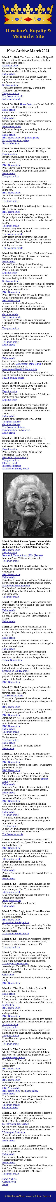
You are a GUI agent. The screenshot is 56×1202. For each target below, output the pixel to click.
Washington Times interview (16, 585)
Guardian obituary (11, 424)
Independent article (11, 99)
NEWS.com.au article (13, 377)
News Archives (9, 1179)
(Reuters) (38, 555)
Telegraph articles (11, 947)
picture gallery (32, 137)
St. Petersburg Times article (15, 1124)
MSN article (8, 1005)
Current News (9, 1181)
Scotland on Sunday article (15, 468)
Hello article (8, 748)
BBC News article (11, 137)
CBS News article (11, 1088)
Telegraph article (10, 93)
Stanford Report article (13, 1057)
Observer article (10, 463)
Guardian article (10, 314)
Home (5, 1184)
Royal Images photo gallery (15, 140)
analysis (26, 430)
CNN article (8, 974)
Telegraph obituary (11, 421)
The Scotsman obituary (13, 427)
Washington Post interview (15, 963)
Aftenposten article (11, 859)
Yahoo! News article (12, 660)
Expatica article (9, 154)
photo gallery (31, 1091)
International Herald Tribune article (19, 369)
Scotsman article (10, 65)
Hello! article (8, 74)
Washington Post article (13, 1132)
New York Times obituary (15, 457)
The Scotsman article (12, 96)
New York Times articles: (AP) (17, 555)
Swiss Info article (10, 143)
